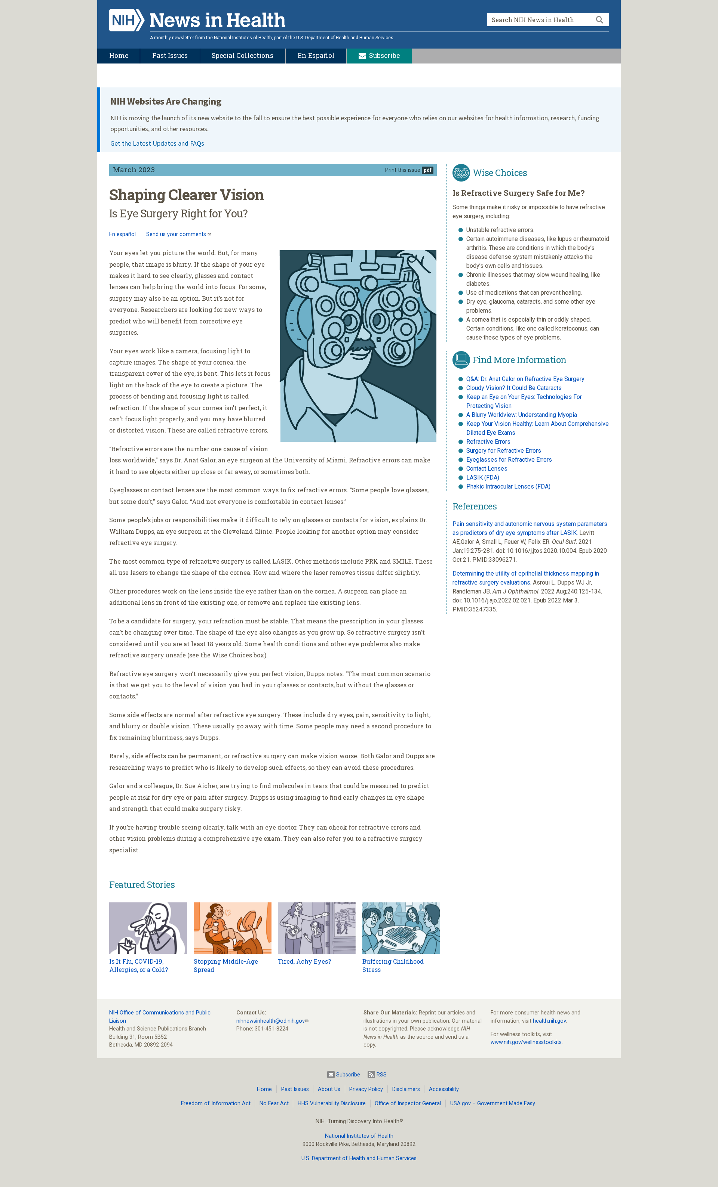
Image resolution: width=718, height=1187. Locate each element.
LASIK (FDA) (482, 477)
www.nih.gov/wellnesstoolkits (526, 1042)
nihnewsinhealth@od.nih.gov (270, 1021)
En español (122, 234)
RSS (382, 1075)
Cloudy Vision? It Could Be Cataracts (514, 387)
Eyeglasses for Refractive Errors (509, 459)
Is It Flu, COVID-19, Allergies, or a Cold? (138, 965)
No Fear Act (274, 1103)
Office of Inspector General (408, 1103)
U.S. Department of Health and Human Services (359, 1158)
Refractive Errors (488, 441)
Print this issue (402, 170)
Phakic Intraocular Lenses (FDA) (508, 486)
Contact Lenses (486, 468)
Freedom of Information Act (216, 1103)
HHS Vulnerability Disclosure (332, 1103)
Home (264, 1089)
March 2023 (134, 169)
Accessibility (444, 1089)
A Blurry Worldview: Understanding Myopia (521, 414)
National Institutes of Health (359, 1136)
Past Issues (295, 1089)
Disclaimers (406, 1089)
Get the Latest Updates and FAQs (157, 143)
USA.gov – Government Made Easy (492, 1103)
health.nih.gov (549, 1021)
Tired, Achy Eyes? (304, 961)
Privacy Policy (366, 1089)
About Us (329, 1089)
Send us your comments (177, 234)
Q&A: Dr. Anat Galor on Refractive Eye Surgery (525, 378)
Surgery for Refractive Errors (503, 450)
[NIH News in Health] (197, 22)
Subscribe (348, 1075)
